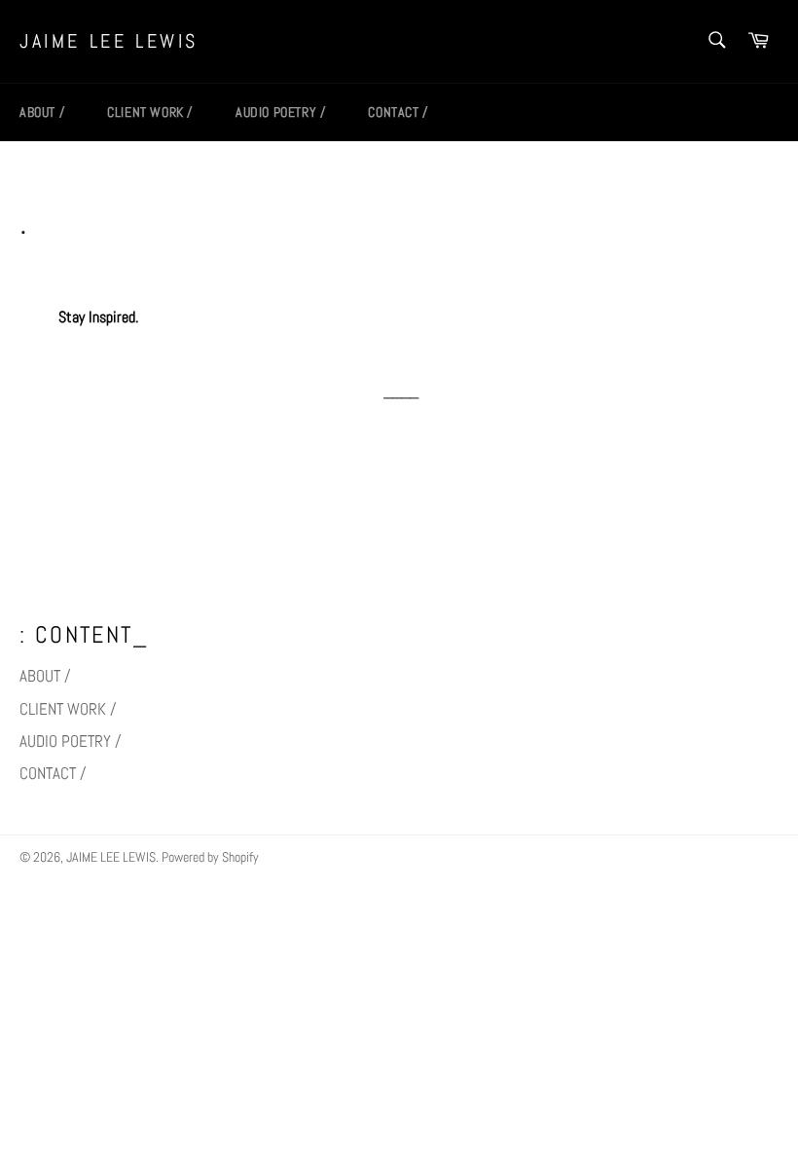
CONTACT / (397, 112)
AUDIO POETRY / (280, 112)
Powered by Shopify (210, 857)
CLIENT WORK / (150, 112)
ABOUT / (41, 112)
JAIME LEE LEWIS (109, 41)
